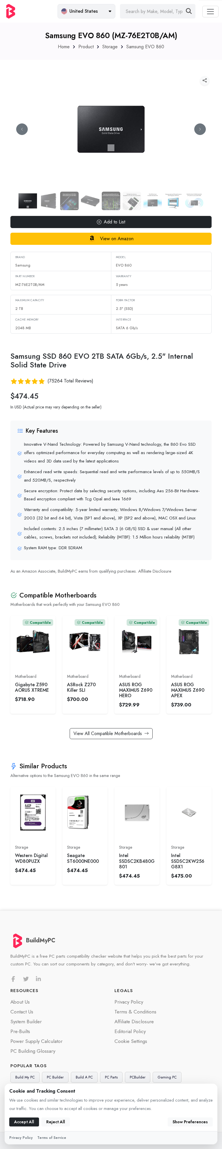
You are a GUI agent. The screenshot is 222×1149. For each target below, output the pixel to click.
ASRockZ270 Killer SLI (81, 687)
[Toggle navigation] (210, 11)
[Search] (188, 11)
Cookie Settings (130, 1041)
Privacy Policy (128, 1001)
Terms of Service (51, 1137)
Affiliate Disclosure (154, 571)
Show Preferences (190, 1122)
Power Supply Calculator (36, 1041)
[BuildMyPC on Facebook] (13, 979)
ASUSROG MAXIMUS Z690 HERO (135, 690)
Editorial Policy (130, 1031)
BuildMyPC (40, 940)
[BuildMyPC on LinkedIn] (38, 979)
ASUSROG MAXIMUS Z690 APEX (187, 690)
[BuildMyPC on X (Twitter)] (26, 979)
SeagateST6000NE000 (83, 858)
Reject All (55, 1122)
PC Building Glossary (32, 1051)
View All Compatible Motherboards (107, 733)
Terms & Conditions (135, 1011)
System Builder (26, 1021)
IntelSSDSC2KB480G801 (137, 861)
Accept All (24, 1122)
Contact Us (21, 1011)
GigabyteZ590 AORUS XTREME (32, 687)
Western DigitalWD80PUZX (31, 858)
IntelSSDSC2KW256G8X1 (187, 861)
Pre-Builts (20, 1031)
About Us (20, 1001)
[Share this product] (204, 80)
